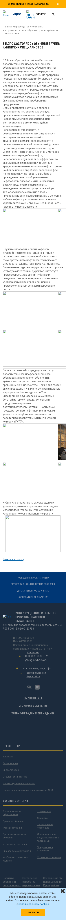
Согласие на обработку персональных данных (31, 884)
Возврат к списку (13, 559)
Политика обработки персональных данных (12, 884)
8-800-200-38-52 (36, 656)
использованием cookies (34, 904)
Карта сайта (33, 676)
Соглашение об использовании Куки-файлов (52, 882)
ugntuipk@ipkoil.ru (37, 672)
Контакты (33, 652)
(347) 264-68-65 (36, 660)
